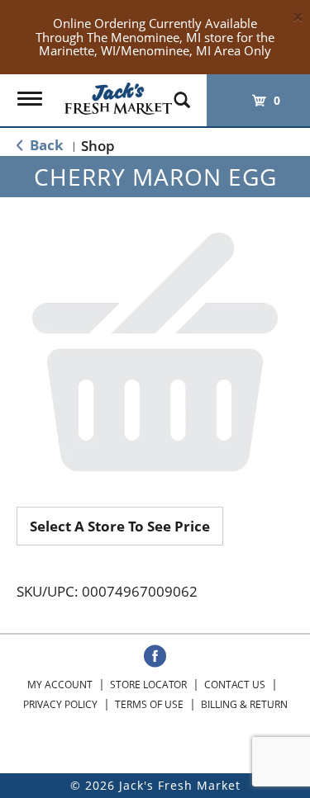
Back (45, 144)
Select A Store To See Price (120, 526)
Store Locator (148, 685)
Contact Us (234, 685)
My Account (60, 685)
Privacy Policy (60, 704)
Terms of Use (149, 704)
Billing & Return (244, 704)
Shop (98, 145)
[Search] (182, 92)
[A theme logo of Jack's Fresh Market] (118, 94)
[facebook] (155, 657)
